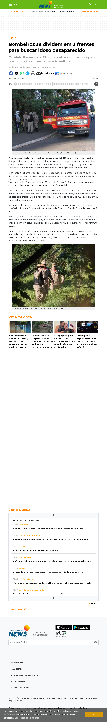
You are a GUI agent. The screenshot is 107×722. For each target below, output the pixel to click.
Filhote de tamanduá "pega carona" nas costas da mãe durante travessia (48, 572)
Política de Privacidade (24, 675)
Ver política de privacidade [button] (27, 718)
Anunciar (16, 669)
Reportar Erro (20, 688)
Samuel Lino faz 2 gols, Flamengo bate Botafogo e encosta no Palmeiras (48, 529)
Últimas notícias (90, 12)
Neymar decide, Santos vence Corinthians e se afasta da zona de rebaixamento (51, 539)
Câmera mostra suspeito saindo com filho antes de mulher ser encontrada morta (52, 583)
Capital (12, 37)
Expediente (17, 663)
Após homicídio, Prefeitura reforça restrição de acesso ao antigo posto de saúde (52, 561)
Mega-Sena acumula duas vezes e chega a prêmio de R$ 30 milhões (66, 12)
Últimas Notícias (19, 510)
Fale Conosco (19, 681)
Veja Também (20, 317)
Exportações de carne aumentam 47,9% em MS (35, 550)
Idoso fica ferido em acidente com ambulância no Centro (40, 594)
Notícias (94, 603)
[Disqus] (53, 385)
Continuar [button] (94, 715)
